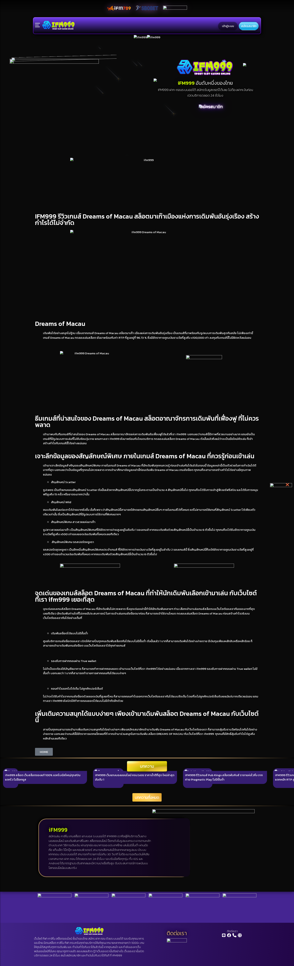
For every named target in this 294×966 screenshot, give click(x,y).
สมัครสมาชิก (249, 26)
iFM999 (117, 955)
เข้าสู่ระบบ (228, 26)
